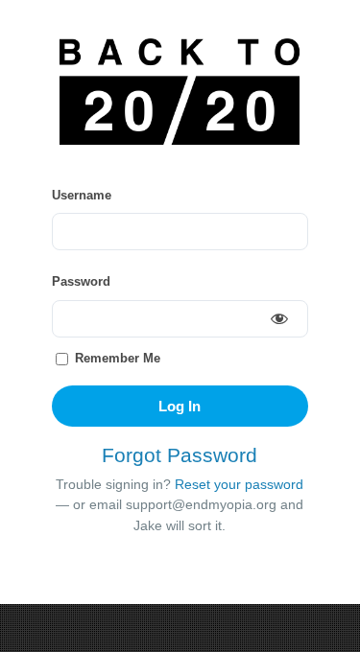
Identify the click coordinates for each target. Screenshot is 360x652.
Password (81, 281)
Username (81, 195)
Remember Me (115, 358)
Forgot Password (179, 455)
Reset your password (239, 484)
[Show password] (280, 318)
